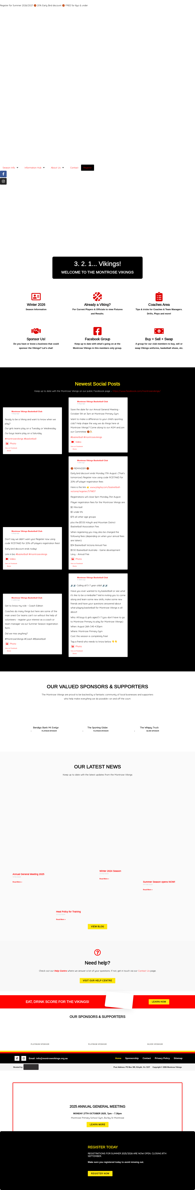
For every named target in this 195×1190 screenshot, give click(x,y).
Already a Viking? (97, 304)
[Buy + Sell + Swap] (159, 331)
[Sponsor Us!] (36, 331)
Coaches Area (159, 304)
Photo (13, 443)
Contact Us (144, 970)
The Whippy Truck (149, 727)
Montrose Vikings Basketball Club (27, 411)
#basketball (30, 438)
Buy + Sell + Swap (159, 339)
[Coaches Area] (159, 296)
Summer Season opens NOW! (159, 882)
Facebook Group (97, 339)
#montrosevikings (14, 438)
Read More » (17, 882)
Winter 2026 (36, 304)
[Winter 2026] (36, 296)
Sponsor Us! (36, 339)
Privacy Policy (162, 1058)
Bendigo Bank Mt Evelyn (46, 727)
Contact (74, 167)
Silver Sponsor (155, 1044)
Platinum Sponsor (40, 1044)
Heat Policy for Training (68, 911)
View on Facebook (11, 448)
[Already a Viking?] (97, 296)
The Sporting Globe (97, 727)
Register (87, 167)
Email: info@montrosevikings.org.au (48, 1058)
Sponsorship (132, 1058)
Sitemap (178, 1058)
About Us (56, 167)
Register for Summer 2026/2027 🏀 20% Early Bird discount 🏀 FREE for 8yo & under (44, 5)
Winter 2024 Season (110, 871)
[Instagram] (3, 181)
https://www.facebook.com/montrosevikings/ (137, 391)
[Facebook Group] (97, 331)
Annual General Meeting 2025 (28, 874)
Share (9, 451)
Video (78, 441)
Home (118, 1058)
